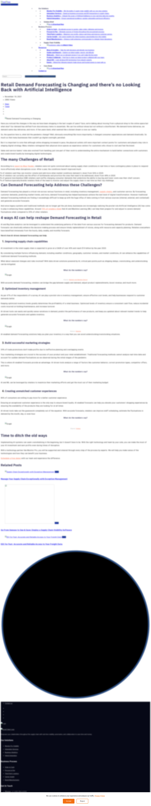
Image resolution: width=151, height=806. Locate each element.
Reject (82, 801)
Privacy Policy (100, 796)
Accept (68, 801)
